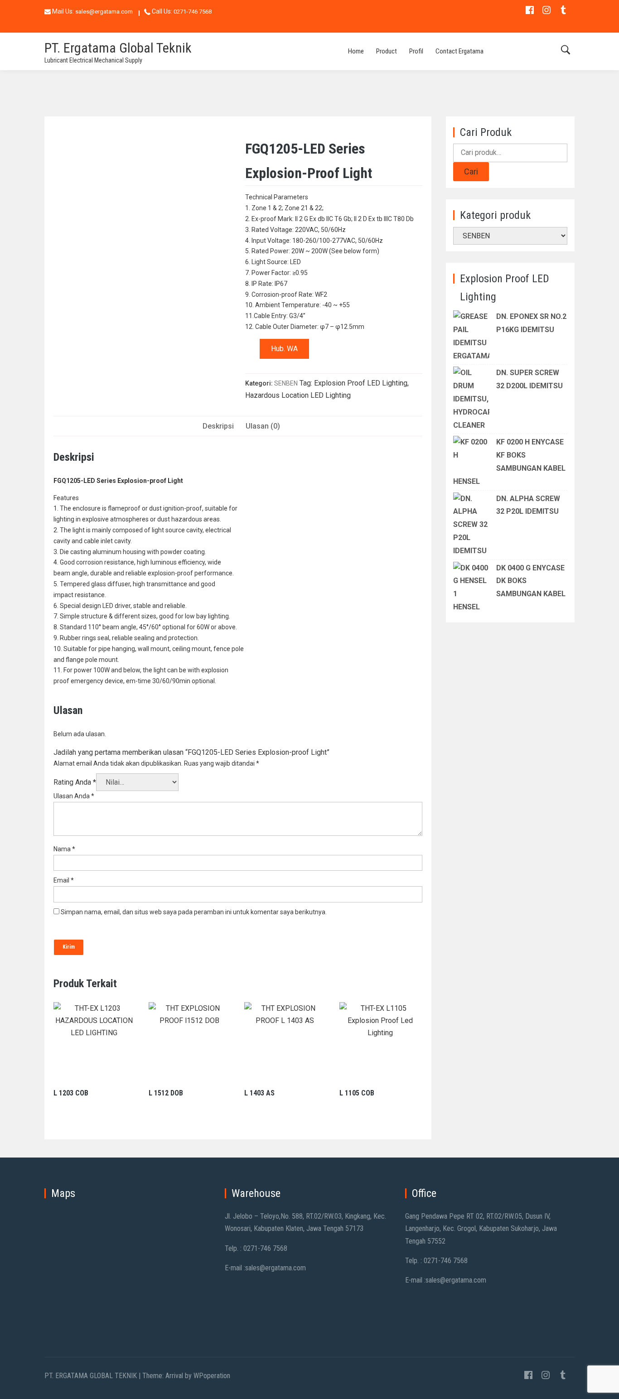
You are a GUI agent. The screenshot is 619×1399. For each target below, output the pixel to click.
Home (356, 51)
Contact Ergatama (459, 51)
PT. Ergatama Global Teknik (118, 48)
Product (386, 51)
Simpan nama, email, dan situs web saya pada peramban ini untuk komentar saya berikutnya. (194, 912)
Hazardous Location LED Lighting (298, 395)
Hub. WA (284, 348)
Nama (64, 849)
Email (63, 880)
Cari (471, 171)
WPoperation (211, 1375)
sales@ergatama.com (104, 11)
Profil (416, 51)
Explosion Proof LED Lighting (360, 383)
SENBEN (286, 383)
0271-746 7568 (193, 11)
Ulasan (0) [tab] (263, 426)
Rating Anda (74, 782)
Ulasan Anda (73, 796)
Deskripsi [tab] (218, 426)
